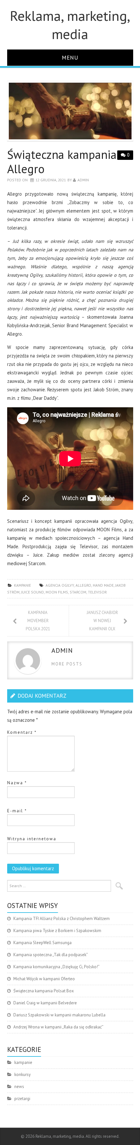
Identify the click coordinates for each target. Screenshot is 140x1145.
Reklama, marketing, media (70, 25)
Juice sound (32, 592)
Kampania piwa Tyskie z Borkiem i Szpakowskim (57, 930)
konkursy (22, 1074)
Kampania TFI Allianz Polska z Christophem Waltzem (61, 918)
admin (83, 179)
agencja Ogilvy (60, 585)
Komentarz (22, 732)
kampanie (22, 585)
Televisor (97, 592)
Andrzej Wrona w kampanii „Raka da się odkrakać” (58, 1027)
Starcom (78, 592)
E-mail (17, 811)
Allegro (83, 585)
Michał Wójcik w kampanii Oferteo (44, 979)
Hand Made (103, 585)
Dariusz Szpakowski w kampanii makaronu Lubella (59, 1015)
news (19, 1086)
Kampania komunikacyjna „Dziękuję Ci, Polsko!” (56, 967)
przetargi (22, 1098)
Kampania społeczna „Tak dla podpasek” (50, 954)
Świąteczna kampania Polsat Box (43, 991)
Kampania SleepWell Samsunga (42, 942)
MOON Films (57, 592)
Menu (70, 57)
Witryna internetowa (31, 839)
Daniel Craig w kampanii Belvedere (45, 1003)
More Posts (66, 664)
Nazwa (17, 783)
